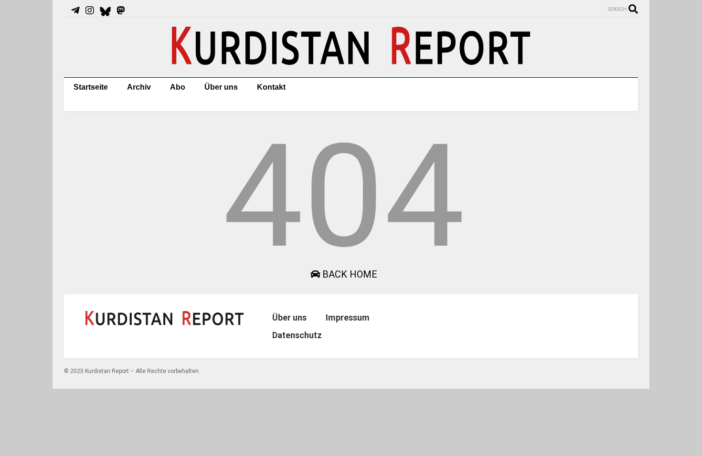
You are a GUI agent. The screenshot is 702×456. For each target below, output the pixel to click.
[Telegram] (75, 10)
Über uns (221, 87)
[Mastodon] (121, 10)
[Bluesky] (105, 10)
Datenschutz (297, 335)
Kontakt (271, 87)
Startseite (91, 87)
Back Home (348, 274)
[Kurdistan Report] (351, 60)
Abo (177, 87)
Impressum (348, 317)
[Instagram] (89, 10)
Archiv (139, 87)
